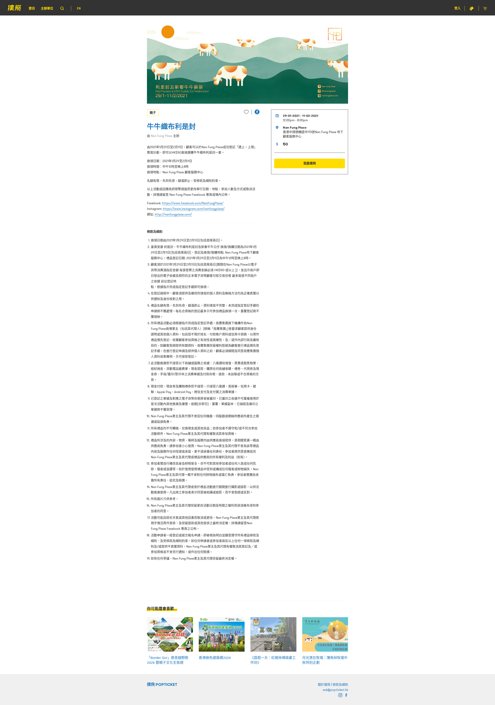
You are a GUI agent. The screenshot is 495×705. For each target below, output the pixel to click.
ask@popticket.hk (335, 690)
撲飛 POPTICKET (162, 684)
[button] (257, 111)
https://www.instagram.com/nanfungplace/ (193, 209)
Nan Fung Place (161, 136)
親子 (153, 113)
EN (79, 8)
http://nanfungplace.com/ (173, 214)
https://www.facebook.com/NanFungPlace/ (192, 203)
